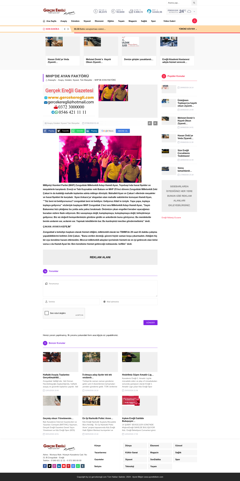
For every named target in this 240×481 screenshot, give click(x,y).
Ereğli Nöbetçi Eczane (171, 217)
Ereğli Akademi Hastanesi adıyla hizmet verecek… (175, 60)
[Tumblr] (83, 466)
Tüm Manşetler (86, 80)
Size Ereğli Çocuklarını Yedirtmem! (184, 153)
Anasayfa (52, 80)
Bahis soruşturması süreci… (90, 29)
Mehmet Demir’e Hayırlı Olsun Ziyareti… (98, 60)
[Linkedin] (59, 466)
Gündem (68, 80)
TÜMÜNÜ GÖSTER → (188, 29)
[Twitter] (50, 466)
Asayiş (61, 80)
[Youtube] (64, 466)
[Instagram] (54, 466)
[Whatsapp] (78, 466)
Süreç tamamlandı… (185, 169)
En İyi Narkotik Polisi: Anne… (97, 418)
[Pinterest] (68, 466)
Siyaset (76, 80)
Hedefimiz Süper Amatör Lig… (138, 375)
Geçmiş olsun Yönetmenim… (58, 418)
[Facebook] (45, 466)
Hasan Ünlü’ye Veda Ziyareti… (58, 60)
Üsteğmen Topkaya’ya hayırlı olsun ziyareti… (187, 103)
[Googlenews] (73, 466)
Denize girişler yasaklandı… (138, 59)
